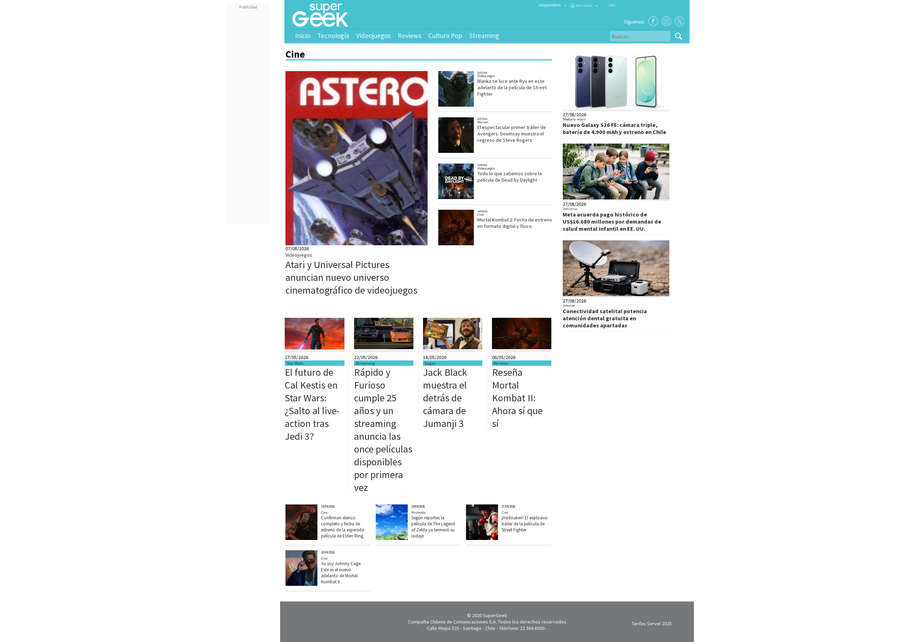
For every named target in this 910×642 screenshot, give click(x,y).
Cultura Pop (445, 35)
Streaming (484, 35)
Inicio (302, 35)
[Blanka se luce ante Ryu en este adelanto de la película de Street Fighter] (465, 105)
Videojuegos (373, 35)
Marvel (482, 122)
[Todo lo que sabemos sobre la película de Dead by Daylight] (465, 198)
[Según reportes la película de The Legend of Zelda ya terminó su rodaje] (404, 538)
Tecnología (333, 35)
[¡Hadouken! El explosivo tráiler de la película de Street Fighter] (495, 538)
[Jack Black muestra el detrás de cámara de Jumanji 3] (452, 347)
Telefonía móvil (574, 119)
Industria (570, 209)
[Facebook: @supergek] (653, 21)
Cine (480, 214)
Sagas (429, 363)
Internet (569, 305)
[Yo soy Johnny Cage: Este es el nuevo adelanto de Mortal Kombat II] (314, 584)
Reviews (409, 35)
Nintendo (418, 512)
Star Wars (294, 363)
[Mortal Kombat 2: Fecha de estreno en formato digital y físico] (465, 244)
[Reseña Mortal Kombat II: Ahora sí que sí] (521, 347)
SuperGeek (495, 615)
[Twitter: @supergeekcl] (679, 21)
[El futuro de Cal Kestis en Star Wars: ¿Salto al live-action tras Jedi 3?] (314, 347)
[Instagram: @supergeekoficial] (666, 21)
